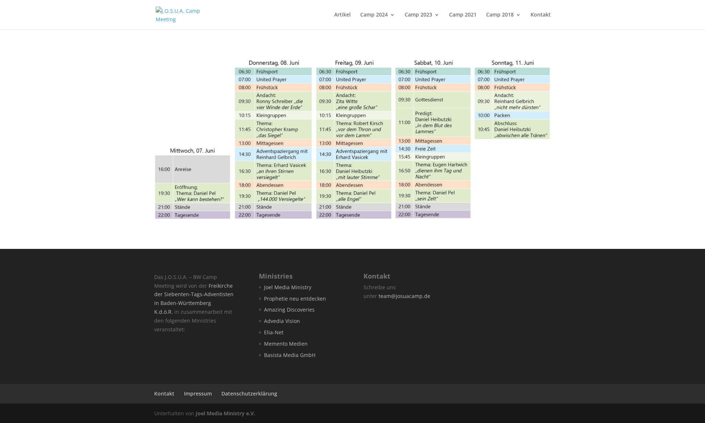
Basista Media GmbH (289, 355)
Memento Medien (286, 343)
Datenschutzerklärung (249, 393)
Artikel (342, 15)
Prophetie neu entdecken (295, 298)
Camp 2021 (463, 15)
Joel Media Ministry (287, 287)
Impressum (198, 393)
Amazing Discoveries (289, 309)
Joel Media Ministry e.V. (225, 413)
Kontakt (541, 15)
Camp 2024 (374, 15)
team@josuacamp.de (404, 296)
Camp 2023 (418, 15)
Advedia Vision (282, 320)
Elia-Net (273, 332)
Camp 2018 (500, 15)
